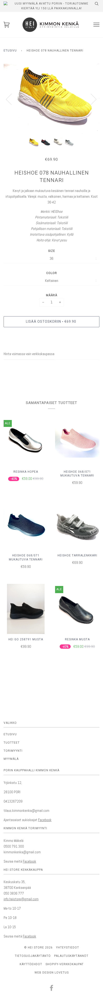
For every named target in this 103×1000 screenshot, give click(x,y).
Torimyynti (13, 750)
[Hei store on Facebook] (51, 989)
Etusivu (10, 50)
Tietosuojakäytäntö (33, 956)
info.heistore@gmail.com (21, 899)
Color (51, 273)
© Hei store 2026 (38, 947)
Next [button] (90, 99)
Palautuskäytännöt (71, 956)
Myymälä (11, 759)
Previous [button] (12, 99)
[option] (51, 99)
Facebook (45, 820)
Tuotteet (12, 742)
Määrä (51, 295)
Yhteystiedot (67, 947)
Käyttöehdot (31, 964)
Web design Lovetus (51, 972)
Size (51, 251)
